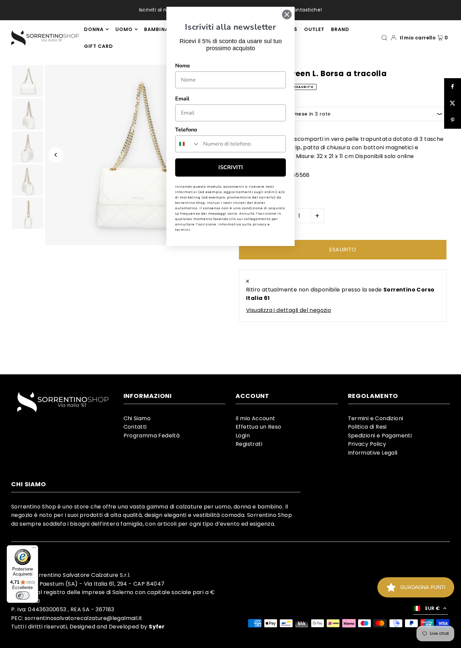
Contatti (135, 427)
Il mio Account (255, 418)
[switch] (22, 595)
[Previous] (55, 154)
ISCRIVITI (230, 167)
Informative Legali (373, 453)
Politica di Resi (367, 427)
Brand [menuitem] (340, 29)
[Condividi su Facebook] (452, 86)
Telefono (186, 129)
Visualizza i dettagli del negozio (288, 310)
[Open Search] (384, 37)
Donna (94, 29)
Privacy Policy (367, 444)
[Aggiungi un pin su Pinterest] (452, 120)
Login (243, 435)
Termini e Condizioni (375, 418)
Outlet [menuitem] (314, 29)
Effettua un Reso (258, 427)
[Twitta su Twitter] (452, 103)
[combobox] (187, 144)
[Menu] (34, 549)
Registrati (249, 444)
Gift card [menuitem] (98, 46)
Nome (182, 65)
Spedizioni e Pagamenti (380, 435)
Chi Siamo (137, 418)
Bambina (156, 29)
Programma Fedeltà (152, 435)
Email (182, 98)
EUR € (432, 608)
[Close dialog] (287, 14)
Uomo (124, 29)
